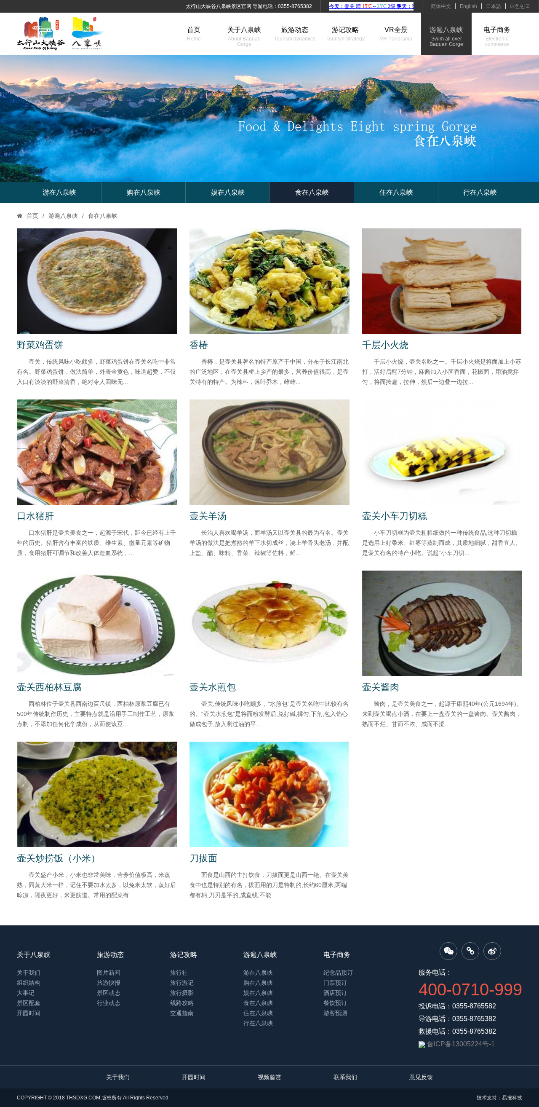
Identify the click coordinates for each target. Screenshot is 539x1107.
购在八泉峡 (143, 192)
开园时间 (28, 1013)
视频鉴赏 (269, 1077)
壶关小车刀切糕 (394, 516)
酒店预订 (335, 992)
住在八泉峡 (396, 192)
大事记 (26, 992)
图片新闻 (108, 972)
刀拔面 (203, 858)
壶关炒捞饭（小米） (58, 858)
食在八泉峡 (312, 192)
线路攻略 (182, 1003)
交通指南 (182, 1013)
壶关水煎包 (212, 687)
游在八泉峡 (59, 192)
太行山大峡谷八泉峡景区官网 (218, 6)
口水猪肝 (35, 516)
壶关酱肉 (380, 687)
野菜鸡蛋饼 (40, 345)
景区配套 (28, 1003)
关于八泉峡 (244, 36)
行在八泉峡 (480, 192)
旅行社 (179, 972)
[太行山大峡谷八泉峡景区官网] (60, 33)
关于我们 (28, 972)
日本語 (493, 6)
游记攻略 (345, 34)
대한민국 (520, 6)
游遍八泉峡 (446, 36)
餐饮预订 (335, 1003)
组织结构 (28, 982)
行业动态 (108, 1003)
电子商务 (496, 36)
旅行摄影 (182, 992)
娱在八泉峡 (228, 192)
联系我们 (345, 1077)
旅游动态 (294, 34)
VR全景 (396, 34)
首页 (194, 34)
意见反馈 (421, 1077)
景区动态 (108, 992)
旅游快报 (108, 982)
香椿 (198, 345)
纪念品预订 (338, 972)
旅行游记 (182, 982)
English (468, 6)
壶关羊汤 (208, 516)
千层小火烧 (385, 345)
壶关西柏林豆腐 (49, 687)
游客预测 (335, 1013)
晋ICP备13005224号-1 (461, 1044)
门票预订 (335, 982)
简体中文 (441, 6)
